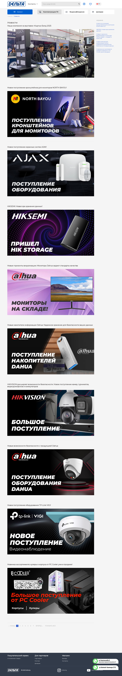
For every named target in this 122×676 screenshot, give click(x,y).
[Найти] (79, 4)
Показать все (50, 626)
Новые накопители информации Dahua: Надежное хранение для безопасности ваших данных (105, 44)
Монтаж (37, 661)
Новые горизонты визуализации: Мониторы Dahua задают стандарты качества (104, 36)
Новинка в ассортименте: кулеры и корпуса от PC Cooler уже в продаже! (104, 50)
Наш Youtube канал (97, 670)
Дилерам (99, 12)
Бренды (64, 658)
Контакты (65, 661)
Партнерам (38, 658)
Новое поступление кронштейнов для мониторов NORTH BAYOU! (105, 25)
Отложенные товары (13, 658)
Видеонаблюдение (77, 12)
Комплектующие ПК (50, 12)
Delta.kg (64, 670)
